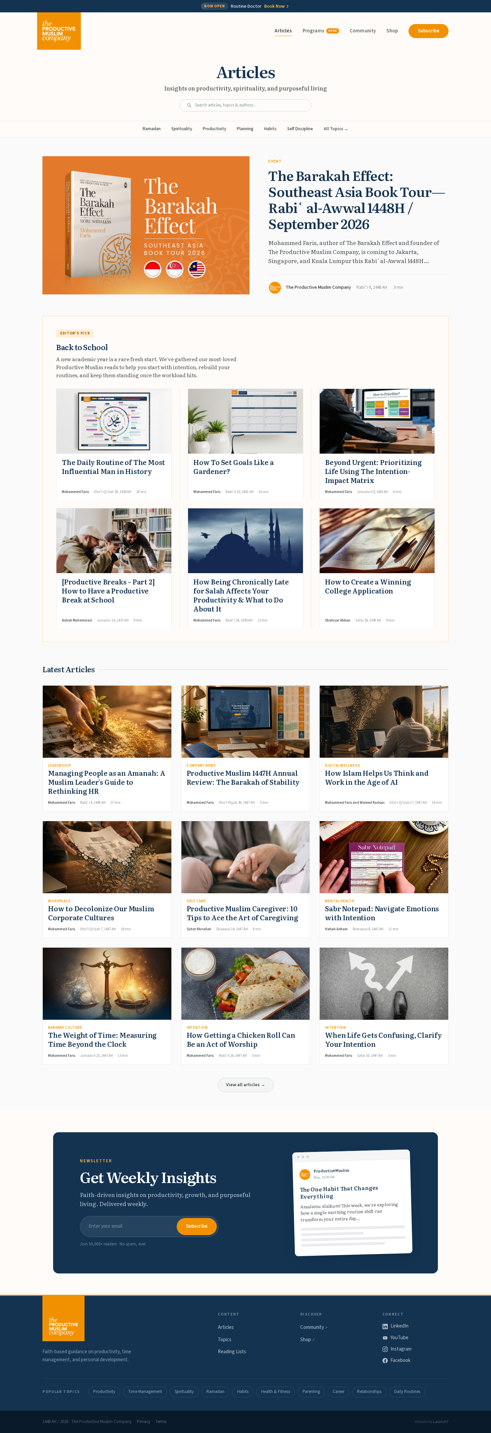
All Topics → (336, 129)
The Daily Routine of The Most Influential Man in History (113, 466)
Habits (270, 129)
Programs (320, 30)
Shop (392, 30)
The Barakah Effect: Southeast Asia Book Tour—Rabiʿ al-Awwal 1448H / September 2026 (356, 199)
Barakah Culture (65, 1027)
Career (338, 1392)
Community (363, 30)
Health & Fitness (275, 1392)
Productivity (214, 129)
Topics (224, 1339)
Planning (245, 129)
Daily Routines (407, 1392)
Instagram (401, 1349)
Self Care (196, 901)
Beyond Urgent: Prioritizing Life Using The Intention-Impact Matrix (373, 471)
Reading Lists (232, 1351)
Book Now (274, 6)
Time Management (145, 1392)
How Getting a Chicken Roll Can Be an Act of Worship (241, 1039)
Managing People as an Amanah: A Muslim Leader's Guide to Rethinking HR (106, 782)
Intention (197, 1027)
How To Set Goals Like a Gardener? (233, 466)
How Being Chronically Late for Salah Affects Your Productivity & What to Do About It (241, 595)
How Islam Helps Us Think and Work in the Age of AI (376, 777)
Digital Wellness (342, 765)
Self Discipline (300, 129)
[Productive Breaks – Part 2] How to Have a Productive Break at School (108, 590)
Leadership (59, 765)
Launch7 (441, 1422)
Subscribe (428, 30)
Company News (201, 765)
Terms (160, 1422)
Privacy (143, 1422)
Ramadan (152, 129)
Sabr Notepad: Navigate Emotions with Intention (382, 912)
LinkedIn (399, 1326)
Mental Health (339, 901)
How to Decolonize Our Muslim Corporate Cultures (101, 912)
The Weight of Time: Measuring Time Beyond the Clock (102, 1039)
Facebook (400, 1360)
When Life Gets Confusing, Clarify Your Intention (383, 1039)
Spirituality (181, 129)
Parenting (311, 1392)
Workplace (59, 901)
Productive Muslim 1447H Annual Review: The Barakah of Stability (243, 777)
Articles (283, 30)
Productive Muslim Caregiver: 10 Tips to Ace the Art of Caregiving (242, 912)
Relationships (369, 1392)
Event (275, 161)
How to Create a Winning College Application (368, 585)
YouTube (399, 1337)
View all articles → (245, 1085)
